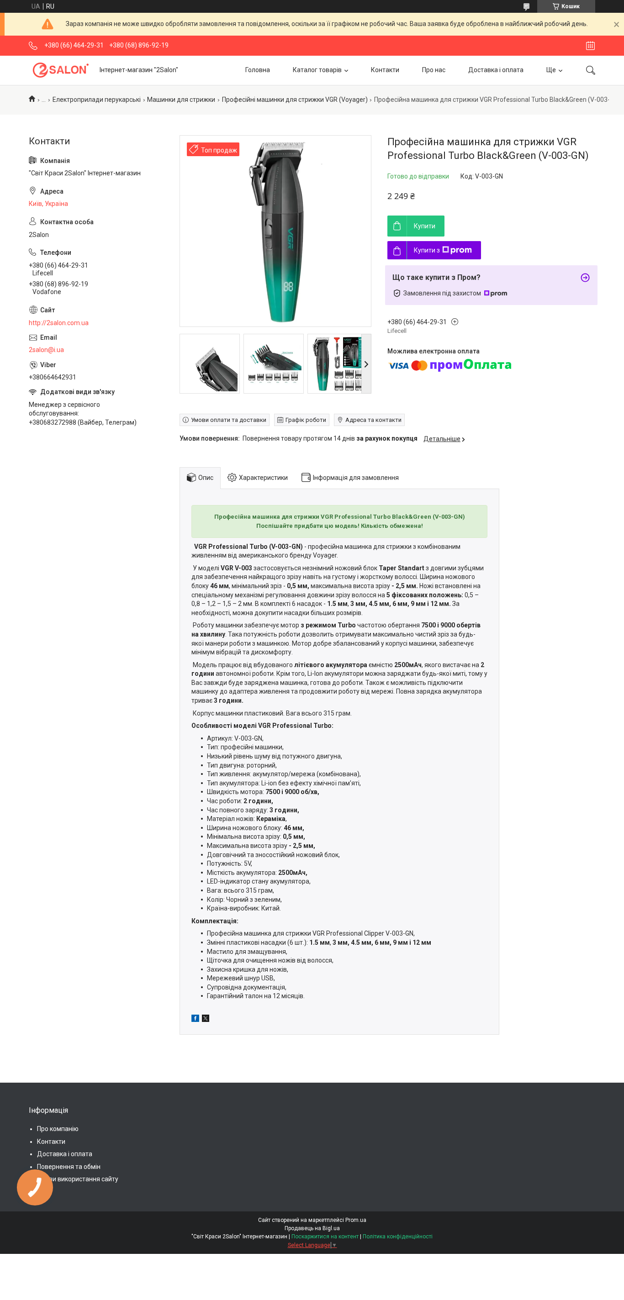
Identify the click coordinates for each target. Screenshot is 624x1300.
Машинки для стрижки (181, 99)
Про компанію (58, 1128)
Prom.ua (355, 1220)
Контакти (385, 70)
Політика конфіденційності (398, 1236)
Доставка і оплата (496, 70)
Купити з (427, 250)
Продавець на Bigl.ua (312, 1228)
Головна (257, 70)
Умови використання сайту (77, 1179)
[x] (205, 1019)
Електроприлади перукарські (97, 99)
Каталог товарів (317, 70)
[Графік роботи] (590, 46)
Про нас (433, 70)
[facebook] (195, 1019)
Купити (424, 226)
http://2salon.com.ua (59, 322)
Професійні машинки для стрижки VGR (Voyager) (295, 99)
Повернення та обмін (68, 1166)
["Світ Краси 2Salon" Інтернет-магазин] (61, 70)
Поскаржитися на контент (325, 1236)
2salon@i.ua (46, 349)
